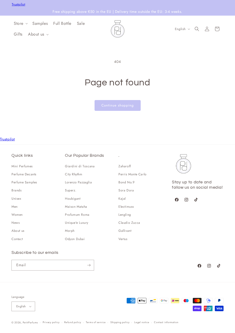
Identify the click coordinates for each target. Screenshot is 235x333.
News (15, 222)
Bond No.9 (126, 182)
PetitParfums (30, 322)
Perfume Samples (24, 182)
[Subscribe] (89, 265)
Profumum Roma (77, 214)
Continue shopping (117, 105)
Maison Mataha (76, 206)
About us (18, 230)
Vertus (123, 239)
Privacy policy (51, 322)
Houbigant (72, 198)
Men (14, 206)
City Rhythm (73, 174)
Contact (17, 239)
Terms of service (96, 322)
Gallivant (124, 230)
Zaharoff (124, 166)
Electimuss (126, 206)
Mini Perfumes (22, 166)
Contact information (166, 322)
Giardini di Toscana (80, 166)
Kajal (122, 198)
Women (17, 214)
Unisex (16, 198)
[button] (20, 23)
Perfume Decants (23, 174)
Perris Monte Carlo (132, 174)
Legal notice (141, 322)
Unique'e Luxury (76, 222)
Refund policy (72, 322)
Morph (70, 230)
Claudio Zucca (129, 222)
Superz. (70, 190)
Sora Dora (126, 190)
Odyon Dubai (75, 239)
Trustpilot (18, 4)
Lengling (124, 214)
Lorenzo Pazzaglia (78, 182)
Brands (16, 190)
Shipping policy (120, 322)
